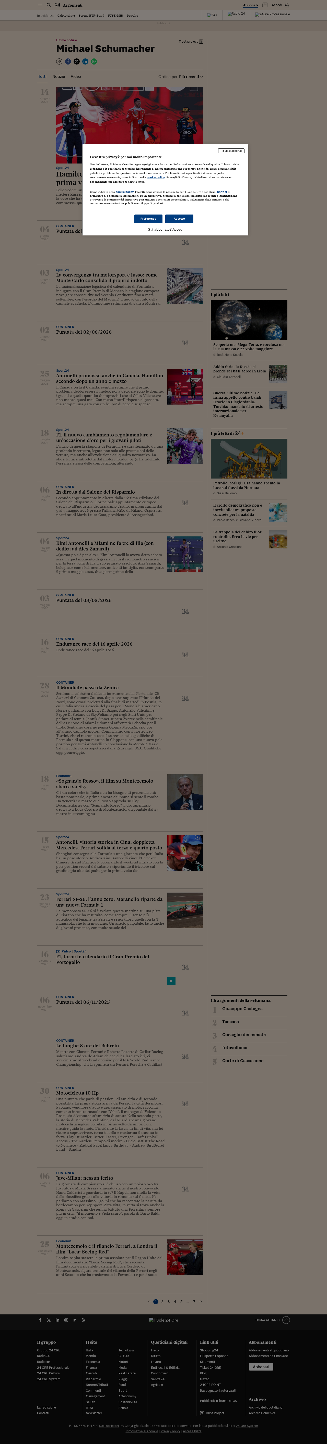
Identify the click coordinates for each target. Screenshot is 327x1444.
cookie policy (156, 177)
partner (222, 191)
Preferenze (148, 218)
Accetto (179, 218)
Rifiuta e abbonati (231, 150)
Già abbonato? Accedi (165, 229)
